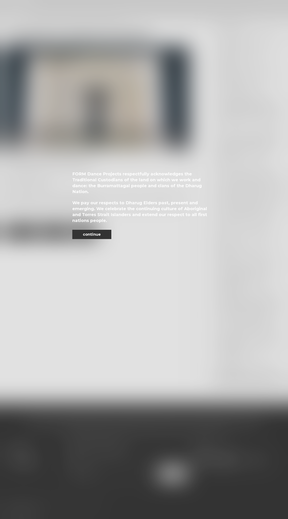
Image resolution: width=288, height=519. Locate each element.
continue (92, 234)
